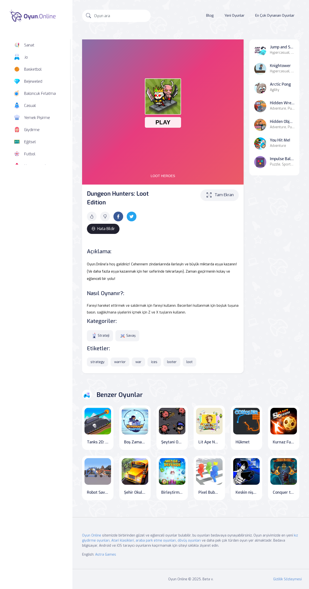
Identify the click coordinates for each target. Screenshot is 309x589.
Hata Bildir (106, 228)
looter (172, 362)
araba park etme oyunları (156, 540)
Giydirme (32, 129)
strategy (98, 362)
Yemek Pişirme (37, 117)
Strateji (103, 335)
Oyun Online (91, 535)
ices (154, 362)
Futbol (29, 154)
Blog (210, 15)
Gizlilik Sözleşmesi (287, 579)
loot (189, 362)
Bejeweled (33, 81)
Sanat (29, 45)
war (138, 362)
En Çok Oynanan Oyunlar (275, 15)
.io (26, 57)
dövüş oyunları (189, 540)
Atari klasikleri (122, 540)
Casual (30, 105)
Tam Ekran (224, 194)
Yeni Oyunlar (235, 15)
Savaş (131, 335)
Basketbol (33, 69)
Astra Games (105, 554)
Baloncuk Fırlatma (40, 93)
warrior (120, 362)
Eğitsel (30, 141)
